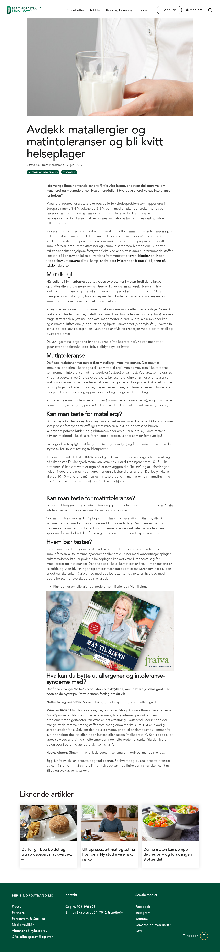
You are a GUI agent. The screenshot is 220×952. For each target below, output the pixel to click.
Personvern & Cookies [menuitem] (28, 918)
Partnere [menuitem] (18, 912)
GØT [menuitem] (139, 930)
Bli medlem (193, 10)
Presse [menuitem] (16, 906)
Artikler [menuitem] (95, 10)
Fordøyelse (69, 172)
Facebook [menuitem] (142, 906)
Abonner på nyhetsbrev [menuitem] (29, 930)
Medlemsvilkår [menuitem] (23, 924)
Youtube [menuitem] (141, 918)
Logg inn (169, 10)
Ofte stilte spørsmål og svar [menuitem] (32, 936)
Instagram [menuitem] (142, 912)
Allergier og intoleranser (43, 172)
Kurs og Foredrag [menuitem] (119, 10)
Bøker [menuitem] (142, 10)
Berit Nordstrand (53, 165)
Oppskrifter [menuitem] (75, 10)
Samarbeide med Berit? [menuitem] (153, 924)
